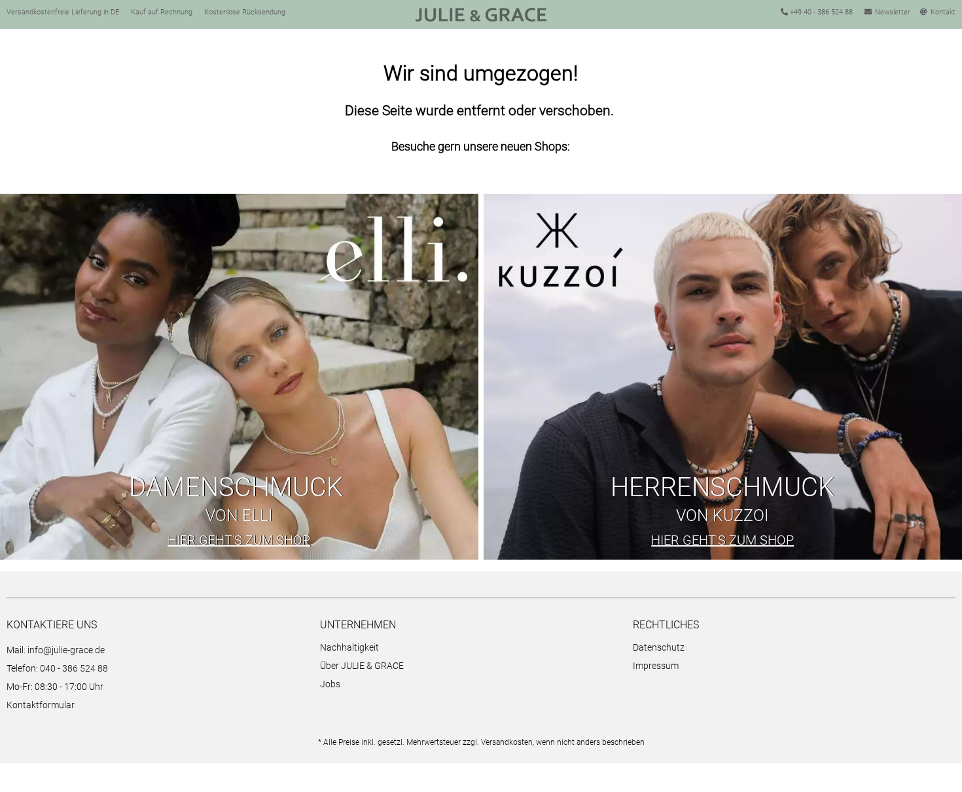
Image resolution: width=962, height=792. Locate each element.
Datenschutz (659, 647)
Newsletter (892, 12)
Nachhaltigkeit (349, 647)
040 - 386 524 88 (74, 668)
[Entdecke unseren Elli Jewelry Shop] (239, 377)
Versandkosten (507, 742)
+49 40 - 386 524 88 (820, 12)
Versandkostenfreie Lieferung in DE (63, 12)
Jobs (330, 684)
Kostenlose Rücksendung (244, 12)
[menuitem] (473, 649)
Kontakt (943, 12)
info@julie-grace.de (66, 650)
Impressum (656, 665)
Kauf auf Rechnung (161, 12)
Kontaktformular (41, 705)
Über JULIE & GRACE (362, 665)
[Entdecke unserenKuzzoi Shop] (723, 377)
